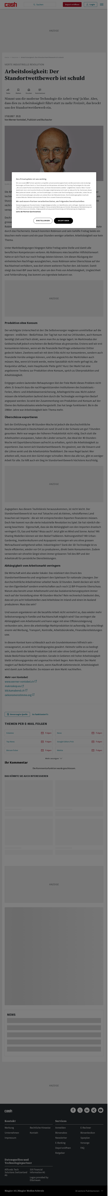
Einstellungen (43, 221)
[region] (54, 200)
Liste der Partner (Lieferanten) (28, 212)
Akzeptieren (63, 221)
